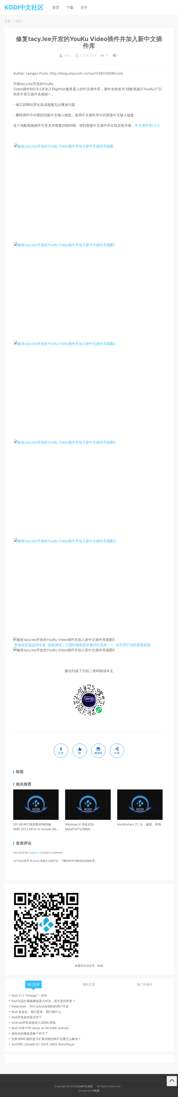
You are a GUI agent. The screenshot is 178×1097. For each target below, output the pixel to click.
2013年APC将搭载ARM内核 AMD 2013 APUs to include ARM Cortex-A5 (36, 827)
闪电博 (95, 1090)
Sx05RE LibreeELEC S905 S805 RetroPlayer (43, 1044)
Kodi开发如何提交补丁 (27, 1017)
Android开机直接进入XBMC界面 (34, 1022)
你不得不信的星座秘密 (133, 645)
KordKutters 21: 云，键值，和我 (139, 824)
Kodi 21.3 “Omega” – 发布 (29, 995)
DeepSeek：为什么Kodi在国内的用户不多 (40, 1006)
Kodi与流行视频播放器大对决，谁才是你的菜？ (43, 1001)
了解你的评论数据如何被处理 (78, 860)
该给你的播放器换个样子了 (30, 1033)
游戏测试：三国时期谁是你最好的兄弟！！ (81, 645)
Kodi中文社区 (85, 1086)
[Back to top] (172, 1081)
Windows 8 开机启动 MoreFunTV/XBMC (79, 826)
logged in (34, 852)
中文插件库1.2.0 (147, 125)
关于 (84, 7)
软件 (19, 21)
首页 (55, 7)
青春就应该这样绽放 (30, 645)
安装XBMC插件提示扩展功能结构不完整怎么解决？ (46, 1039)
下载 (69, 7)
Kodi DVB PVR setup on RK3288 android (40, 1028)
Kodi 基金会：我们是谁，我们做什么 (36, 1011)
